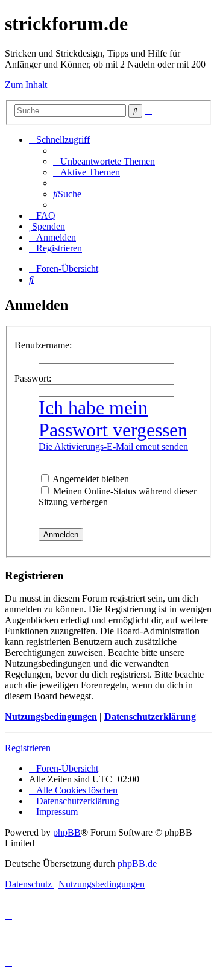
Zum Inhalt (26, 85)
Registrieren (28, 748)
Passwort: (32, 378)
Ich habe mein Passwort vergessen (113, 419)
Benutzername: (43, 345)
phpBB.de (137, 863)
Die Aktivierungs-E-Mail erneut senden (113, 446)
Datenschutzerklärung (150, 716)
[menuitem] (104, 161)
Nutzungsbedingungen (51, 716)
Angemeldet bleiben (90, 479)
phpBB (67, 832)
